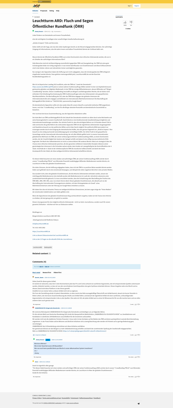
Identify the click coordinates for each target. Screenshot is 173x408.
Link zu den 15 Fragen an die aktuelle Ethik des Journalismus (52, 239)
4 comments (57, 31)
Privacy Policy (37, 398)
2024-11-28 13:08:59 (57, 340)
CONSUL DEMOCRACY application (52, 403)
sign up (47, 266)
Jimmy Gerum (39, 31)
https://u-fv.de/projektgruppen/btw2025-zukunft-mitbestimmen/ (84, 331)
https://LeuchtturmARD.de (41, 232)
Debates (35, 11)
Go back (37, 17)
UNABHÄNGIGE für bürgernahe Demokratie (47, 308)
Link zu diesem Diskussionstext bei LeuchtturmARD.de (50, 235)
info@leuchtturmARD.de (40, 224)
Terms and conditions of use (52, 398)
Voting (51, 11)
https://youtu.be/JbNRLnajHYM (42, 87)
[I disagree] (138, 304)
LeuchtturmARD (37, 247)
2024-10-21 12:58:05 (66, 308)
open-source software (72, 403)
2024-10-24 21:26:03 (50, 277)
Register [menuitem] (137, 6)
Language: (34, 1)
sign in (41, 266)
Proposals (43, 11)
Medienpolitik (48, 247)
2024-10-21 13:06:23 (44, 362)
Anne (36, 362)
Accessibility (66, 398)
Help (57, 11)
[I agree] (135, 304)
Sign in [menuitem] (130, 6)
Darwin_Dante (39, 277)
